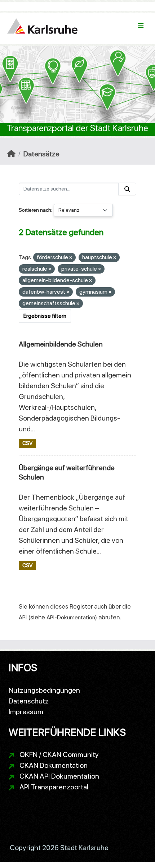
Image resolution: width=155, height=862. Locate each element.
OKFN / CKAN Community (59, 754)
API (23, 617)
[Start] (11, 154)
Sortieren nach (35, 210)
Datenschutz (29, 701)
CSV (27, 443)
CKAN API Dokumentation (59, 776)
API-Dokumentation (70, 617)
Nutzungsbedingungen (44, 690)
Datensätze (41, 154)
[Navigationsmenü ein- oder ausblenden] (141, 25)
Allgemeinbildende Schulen (61, 344)
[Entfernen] (70, 258)
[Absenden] (127, 189)
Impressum (26, 711)
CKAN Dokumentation (53, 765)
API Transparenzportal (53, 787)
